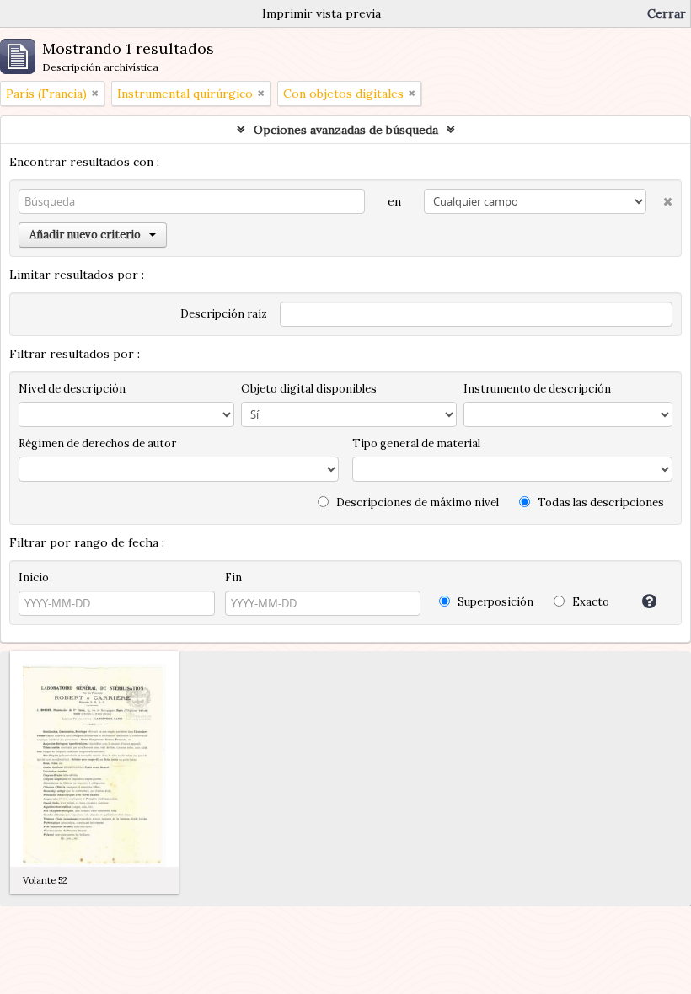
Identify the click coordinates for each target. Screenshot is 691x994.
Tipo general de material (416, 443)
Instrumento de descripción (537, 389)
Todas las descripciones (599, 502)
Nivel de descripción (72, 389)
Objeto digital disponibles (309, 389)
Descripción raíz (223, 314)
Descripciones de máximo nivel (416, 502)
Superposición (494, 602)
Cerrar (666, 13)
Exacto (589, 602)
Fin (233, 577)
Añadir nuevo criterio (85, 234)
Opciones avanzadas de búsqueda (346, 129)
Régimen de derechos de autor (97, 443)
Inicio (34, 577)
